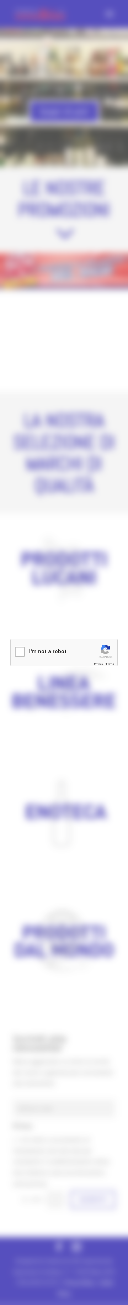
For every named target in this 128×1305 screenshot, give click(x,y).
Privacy (98, 664)
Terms (110, 664)
